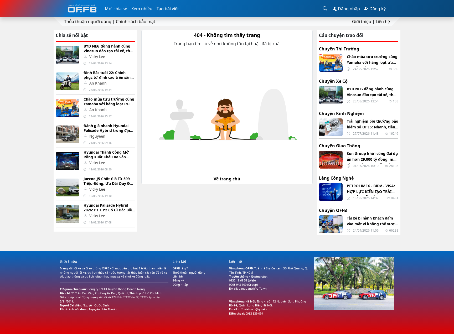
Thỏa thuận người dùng (87, 21)
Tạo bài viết (168, 9)
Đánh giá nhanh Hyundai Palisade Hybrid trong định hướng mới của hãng (108, 130)
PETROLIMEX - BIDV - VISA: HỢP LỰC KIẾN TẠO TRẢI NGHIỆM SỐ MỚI (371, 191)
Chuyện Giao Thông (339, 146)
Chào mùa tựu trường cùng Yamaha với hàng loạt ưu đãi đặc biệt (109, 104)
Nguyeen (97, 136)
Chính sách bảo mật (135, 21)
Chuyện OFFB (333, 210)
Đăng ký (377, 9)
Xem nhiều (141, 9)
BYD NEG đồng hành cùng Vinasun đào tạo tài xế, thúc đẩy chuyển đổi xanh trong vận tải (109, 53)
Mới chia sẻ (116, 9)
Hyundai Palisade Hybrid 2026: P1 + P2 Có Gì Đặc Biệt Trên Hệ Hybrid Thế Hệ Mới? (109, 210)
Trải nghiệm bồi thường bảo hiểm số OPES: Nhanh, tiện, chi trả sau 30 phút (372, 127)
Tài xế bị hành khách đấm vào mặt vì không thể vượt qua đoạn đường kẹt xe (371, 224)
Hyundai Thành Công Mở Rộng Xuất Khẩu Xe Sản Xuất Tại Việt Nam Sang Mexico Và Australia (106, 159)
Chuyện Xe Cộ (333, 81)
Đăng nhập (348, 9)
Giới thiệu (361, 21)
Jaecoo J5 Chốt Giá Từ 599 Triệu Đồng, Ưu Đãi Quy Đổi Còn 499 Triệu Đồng (108, 183)
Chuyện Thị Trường (339, 49)
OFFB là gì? (180, 268)
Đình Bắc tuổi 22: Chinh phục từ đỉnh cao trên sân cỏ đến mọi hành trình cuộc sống (108, 79)
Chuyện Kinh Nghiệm (341, 113)
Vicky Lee (97, 56)
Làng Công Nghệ (336, 178)
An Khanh (98, 83)
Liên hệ (383, 21)
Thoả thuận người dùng (189, 272)
